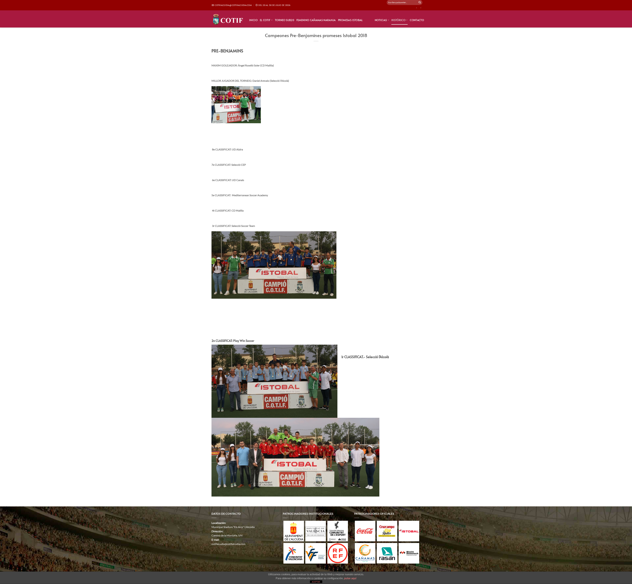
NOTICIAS (381, 20)
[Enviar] (419, 2)
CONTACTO (417, 20)
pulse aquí (350, 578)
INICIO (253, 20)
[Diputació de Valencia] (315, 530)
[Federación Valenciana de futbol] (315, 552)
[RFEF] (337, 552)
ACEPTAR (316, 582)
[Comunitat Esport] (337, 530)
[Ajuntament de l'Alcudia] (293, 530)
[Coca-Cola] (365, 530)
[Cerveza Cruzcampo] (387, 530)
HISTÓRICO (398, 20)
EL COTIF (265, 20)
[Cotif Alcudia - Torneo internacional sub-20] (227, 19)
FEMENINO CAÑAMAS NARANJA (316, 20)
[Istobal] (409, 530)
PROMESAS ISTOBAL (350, 20)
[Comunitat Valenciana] (293, 552)
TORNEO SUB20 (284, 20)
